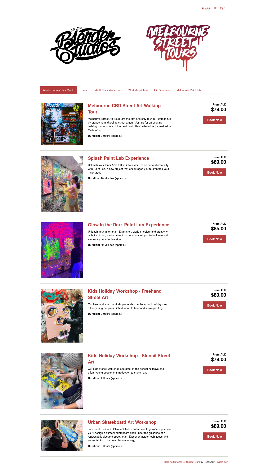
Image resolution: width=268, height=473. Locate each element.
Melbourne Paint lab (189, 90)
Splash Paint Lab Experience (118, 158)
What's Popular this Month (58, 90)
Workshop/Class (138, 90)
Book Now (214, 120)
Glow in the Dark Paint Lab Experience (128, 224)
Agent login (222, 461)
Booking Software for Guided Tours (182, 461)
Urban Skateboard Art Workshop (122, 422)
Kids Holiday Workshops (107, 90)
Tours (83, 90)
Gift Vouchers (162, 90)
